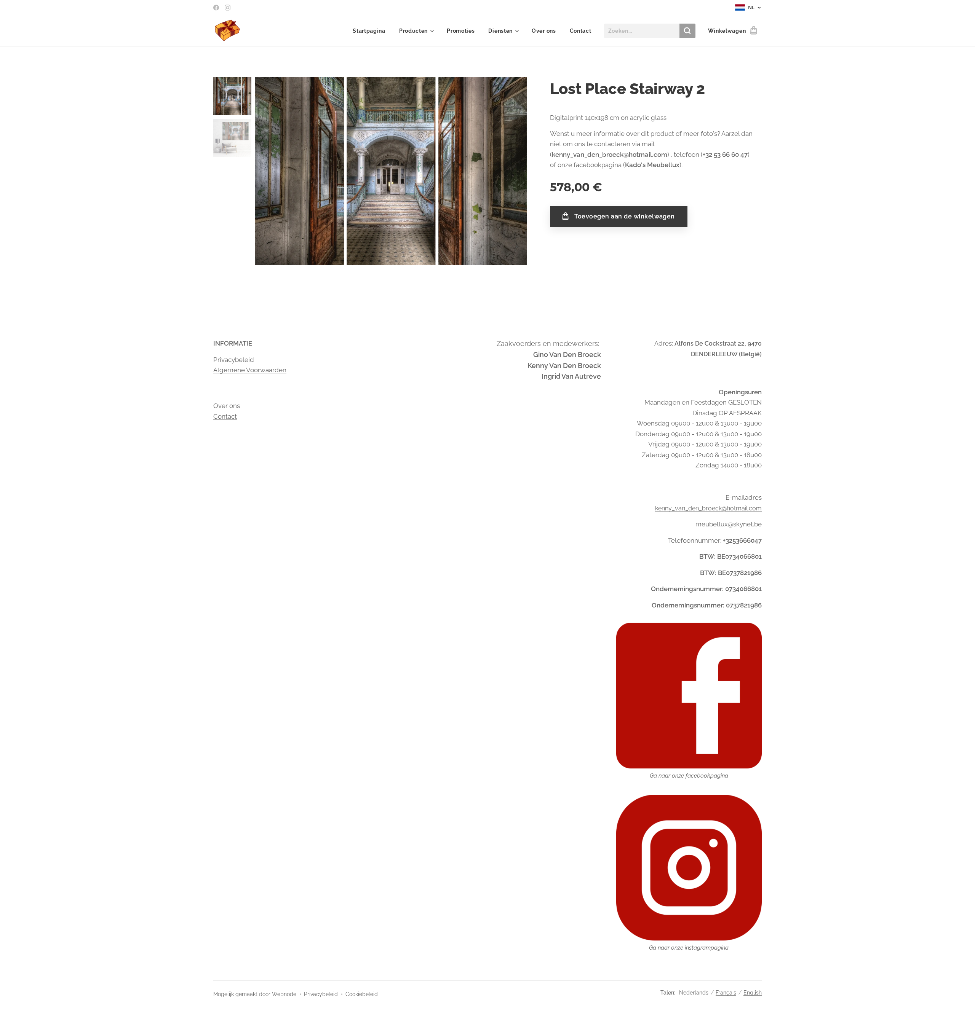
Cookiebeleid (361, 994)
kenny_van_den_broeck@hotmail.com (708, 508)
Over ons (226, 406)
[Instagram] (227, 7)
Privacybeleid (233, 359)
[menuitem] (369, 30)
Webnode (284, 994)
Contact (225, 416)
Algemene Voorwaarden (249, 370)
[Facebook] (216, 7)
